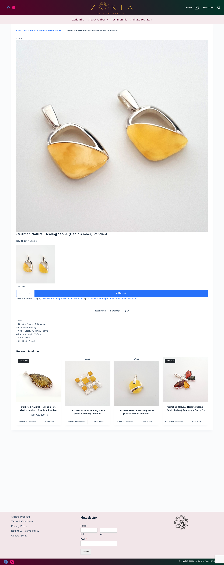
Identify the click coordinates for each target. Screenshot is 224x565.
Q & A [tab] (127, 311)
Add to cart (121, 293)
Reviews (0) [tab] (115, 311)
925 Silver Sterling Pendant (101, 298)
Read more (50, 421)
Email (83, 539)
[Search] (218, 7)
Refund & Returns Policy (25, 531)
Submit (86, 552)
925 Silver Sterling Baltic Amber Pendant (62, 298)
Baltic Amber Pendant (126, 298)
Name (83, 526)
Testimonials (119, 19)
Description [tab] (100, 311)
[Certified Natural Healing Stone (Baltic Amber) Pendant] (87, 383)
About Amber (97, 19)
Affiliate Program (141, 19)
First (82, 534)
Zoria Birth (78, 19)
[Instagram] (13, 7)
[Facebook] (8, 7)
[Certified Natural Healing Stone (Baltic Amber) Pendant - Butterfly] (185, 379)
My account (208, 7)
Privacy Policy (19, 526)
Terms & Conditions (22, 521)
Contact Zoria (18, 535)
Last (101, 534)
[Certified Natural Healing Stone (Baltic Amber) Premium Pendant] (38, 379)
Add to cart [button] (99, 421)
